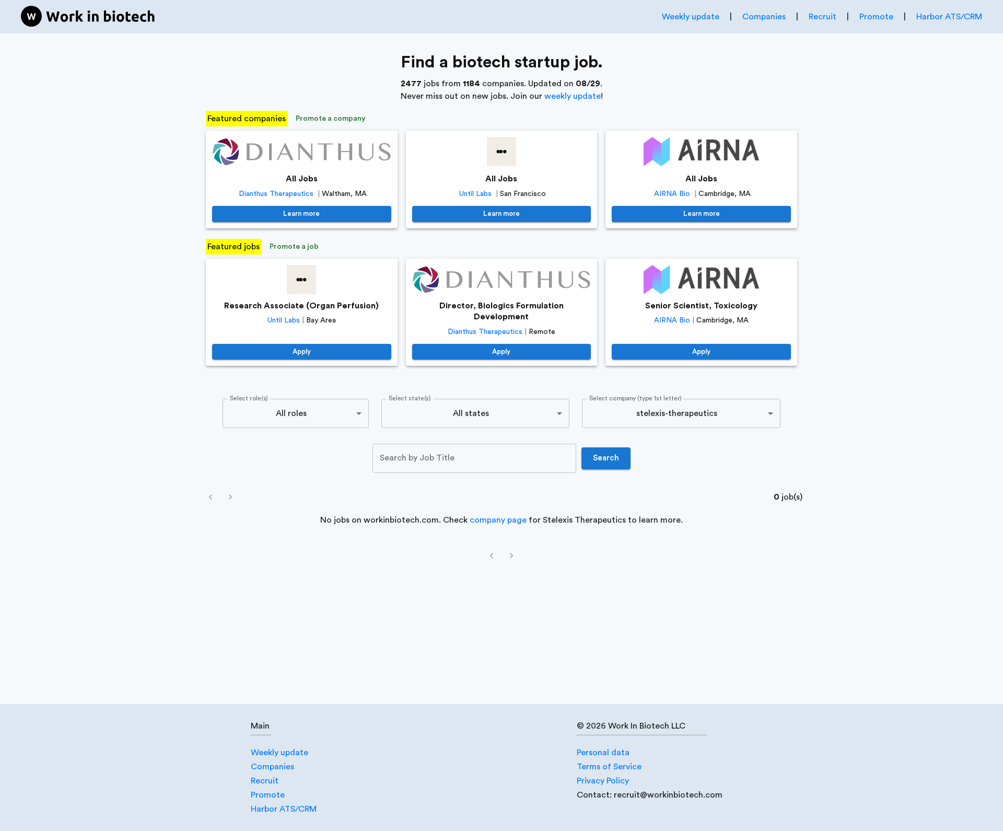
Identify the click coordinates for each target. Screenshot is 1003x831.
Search (606, 458)
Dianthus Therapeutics (276, 194)
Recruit (822, 17)
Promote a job (294, 246)
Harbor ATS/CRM (949, 17)
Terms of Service (609, 767)
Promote (876, 17)
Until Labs (475, 194)
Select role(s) (249, 399)
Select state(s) (409, 399)
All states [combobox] (471, 413)
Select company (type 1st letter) (635, 399)
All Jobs (302, 179)
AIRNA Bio (672, 194)
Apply (302, 351)
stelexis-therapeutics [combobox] (676, 413)
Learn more (301, 213)
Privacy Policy (603, 781)
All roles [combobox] (291, 413)
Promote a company (331, 118)
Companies (764, 17)
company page (498, 520)
